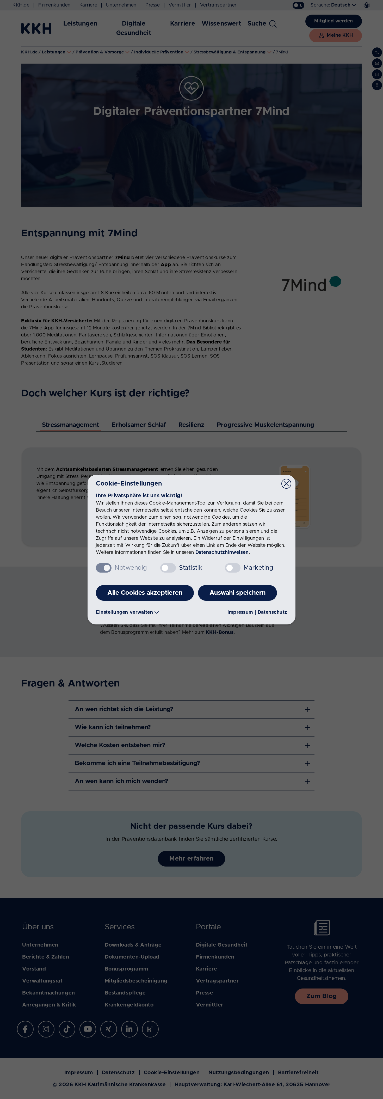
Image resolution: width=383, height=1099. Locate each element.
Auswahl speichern (237, 593)
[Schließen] (286, 484)
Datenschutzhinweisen (222, 552)
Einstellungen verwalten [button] (124, 612)
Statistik (190, 568)
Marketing (258, 568)
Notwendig (131, 568)
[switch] (168, 568)
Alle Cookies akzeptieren (144, 593)
